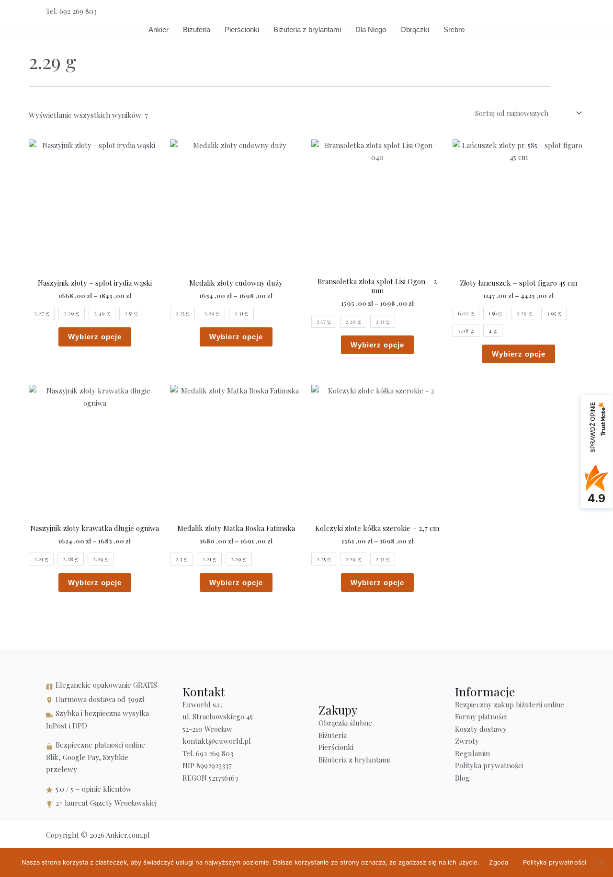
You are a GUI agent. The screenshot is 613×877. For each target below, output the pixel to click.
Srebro (454, 29)
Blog (462, 778)
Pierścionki (242, 29)
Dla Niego (370, 29)
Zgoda (498, 862)
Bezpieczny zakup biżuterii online (509, 704)
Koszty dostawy (481, 729)
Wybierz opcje (95, 337)
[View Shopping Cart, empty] (542, 11)
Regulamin (472, 753)
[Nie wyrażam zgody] (601, 862)
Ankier (158, 29)
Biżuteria (196, 29)
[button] (563, 11)
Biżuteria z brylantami (307, 29)
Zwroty (467, 741)
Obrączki (414, 29)
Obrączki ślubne (345, 722)
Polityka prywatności (489, 765)
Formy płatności (481, 716)
